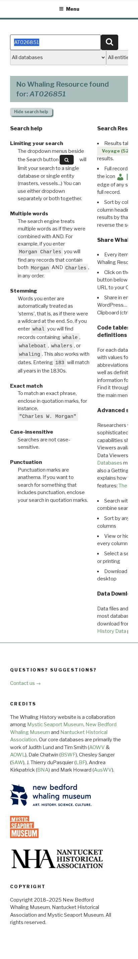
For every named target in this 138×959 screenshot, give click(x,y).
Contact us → (25, 683)
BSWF (68, 755)
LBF (80, 762)
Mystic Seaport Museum (55, 725)
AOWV (97, 747)
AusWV (103, 770)
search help (31, 111)
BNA (43, 770)
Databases (109, 463)
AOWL (17, 755)
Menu (72, 9)
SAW (17, 762)
